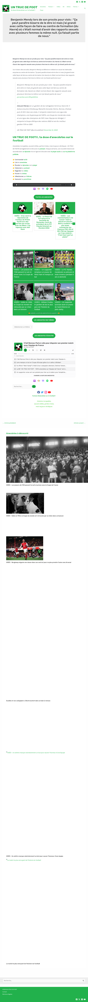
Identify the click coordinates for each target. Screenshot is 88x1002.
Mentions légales (7, 994)
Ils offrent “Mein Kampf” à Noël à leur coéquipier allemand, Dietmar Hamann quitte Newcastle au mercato (51, 366)
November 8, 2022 (51, 130)
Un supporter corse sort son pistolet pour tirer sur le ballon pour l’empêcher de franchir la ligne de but (50, 372)
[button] (53, 6)
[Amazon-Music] (44, 189)
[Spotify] (48, 189)
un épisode (26, 151)
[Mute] (66, 185)
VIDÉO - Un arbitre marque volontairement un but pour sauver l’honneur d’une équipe (34, 856)
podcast (42, 149)
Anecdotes (43, 6)
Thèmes (75, 6)
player (35, 165)
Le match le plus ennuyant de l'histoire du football (23, 963)
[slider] (38, 184)
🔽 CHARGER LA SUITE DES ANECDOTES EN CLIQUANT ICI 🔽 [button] (44, 313)
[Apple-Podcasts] (35, 189)
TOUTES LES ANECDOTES (44, 197)
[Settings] (73, 185)
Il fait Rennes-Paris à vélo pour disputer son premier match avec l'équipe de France (44, 359)
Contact (4, 992)
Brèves (69, 6)
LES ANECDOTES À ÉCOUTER (44, 336)
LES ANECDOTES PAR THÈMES (44, 320)
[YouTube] (85, 2)
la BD (25, 159)
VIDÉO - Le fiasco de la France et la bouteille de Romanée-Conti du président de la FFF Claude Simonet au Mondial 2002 (44, 222)
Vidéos (58, 6)
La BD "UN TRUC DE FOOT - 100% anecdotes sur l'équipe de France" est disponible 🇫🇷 (45, 369)
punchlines (27, 179)
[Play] (14, 185)
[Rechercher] (34, 386)
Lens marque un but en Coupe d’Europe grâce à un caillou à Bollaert (39, 362)
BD (63, 6)
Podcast (50, 6)
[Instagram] (82, 2)
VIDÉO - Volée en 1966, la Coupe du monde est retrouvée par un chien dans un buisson (35, 516)
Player (41, 10)
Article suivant (79, 423)
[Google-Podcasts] (39, 189)
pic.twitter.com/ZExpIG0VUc (27, 97)
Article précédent (9, 423)
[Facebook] (77, 2)
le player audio (56, 151)
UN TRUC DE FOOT (24, 7)
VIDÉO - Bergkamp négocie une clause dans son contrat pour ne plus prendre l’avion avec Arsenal (38, 562)
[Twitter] (80, 2)
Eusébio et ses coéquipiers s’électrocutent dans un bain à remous (28, 701)
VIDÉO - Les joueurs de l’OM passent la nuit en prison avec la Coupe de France (32, 485)
